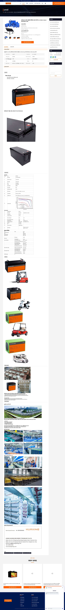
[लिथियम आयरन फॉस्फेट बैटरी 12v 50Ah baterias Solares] (52, 573)
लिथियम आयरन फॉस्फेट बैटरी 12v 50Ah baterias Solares (52, 583)
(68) (54, 24)
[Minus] (62, 587)
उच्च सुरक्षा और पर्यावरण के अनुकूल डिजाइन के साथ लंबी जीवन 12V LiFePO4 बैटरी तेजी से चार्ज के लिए (12, 584)
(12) (54, 32)
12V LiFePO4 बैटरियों (10, 12)
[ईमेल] (55, 57)
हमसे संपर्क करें (22, 602)
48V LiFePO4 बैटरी (34, 600)
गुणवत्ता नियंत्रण (22, 600)
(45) (55, 34)
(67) (53, 30)
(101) (54, 22)
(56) (54, 26)
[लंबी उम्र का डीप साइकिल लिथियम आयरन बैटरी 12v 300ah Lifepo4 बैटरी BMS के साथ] (12, 27)
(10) (54, 36)
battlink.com (37, 3)
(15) (55, 38)
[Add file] (46, 608)
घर (20, 3)
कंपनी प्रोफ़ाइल (22, 597)
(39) (55, 28)
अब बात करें (56, 59)
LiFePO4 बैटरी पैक (34, 604)
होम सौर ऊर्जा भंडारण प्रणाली (35, 602)
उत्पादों (23, 3)
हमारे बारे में (30, 3)
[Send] (62, 608)
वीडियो (27, 3)
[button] (19, 37)
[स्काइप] (51, 57)
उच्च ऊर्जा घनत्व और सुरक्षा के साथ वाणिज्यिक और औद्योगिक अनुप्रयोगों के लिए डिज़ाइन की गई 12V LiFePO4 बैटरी (32, 584)
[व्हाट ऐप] (53, 57)
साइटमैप (21, 604)
